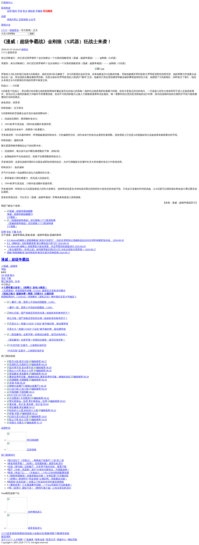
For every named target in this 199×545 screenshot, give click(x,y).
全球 (9, 11)
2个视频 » (12, 226)
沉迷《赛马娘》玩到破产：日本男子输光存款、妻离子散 (37, 466)
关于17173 (6, 539)
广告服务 (29, 539)
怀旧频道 (47, 11)
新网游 (20, 533)
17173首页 (6, 533)
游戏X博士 (12, 19)
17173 (4, 30)
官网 (3, 232)
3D (2, 275)
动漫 (7, 275)
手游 (19, 11)
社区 (41, 533)
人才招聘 (18, 539)
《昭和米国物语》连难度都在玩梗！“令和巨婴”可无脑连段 (38, 475)
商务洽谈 (39, 539)
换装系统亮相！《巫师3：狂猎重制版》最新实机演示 (35, 463)
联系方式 (50, 539)
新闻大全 (5, 25)
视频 (47, 533)
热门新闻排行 (8, 455)
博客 (52, 533)
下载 (14, 232)
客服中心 (61, 539)
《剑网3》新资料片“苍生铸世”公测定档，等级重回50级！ (37, 479)
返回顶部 (5, 536)
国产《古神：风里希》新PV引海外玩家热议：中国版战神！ (38, 469)
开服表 (39, 11)
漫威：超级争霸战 (15, 259)
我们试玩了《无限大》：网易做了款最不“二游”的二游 (36, 460)
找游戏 (28, 533)
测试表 (31, 11)
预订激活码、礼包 (10, 281)
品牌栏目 (5, 428)
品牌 (3, 16)
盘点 (25, 11)
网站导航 (72, 539)
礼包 (19, 232)
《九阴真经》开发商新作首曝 (16, 290)
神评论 (24, 49)
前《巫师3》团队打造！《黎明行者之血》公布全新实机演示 (40, 488)
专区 (8, 232)
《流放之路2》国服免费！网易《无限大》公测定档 (27, 293)
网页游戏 (64, 533)
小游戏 (35, 533)
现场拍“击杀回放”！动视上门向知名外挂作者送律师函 (36, 482)
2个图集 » (12, 217)
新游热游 (5, 8)
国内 (14, 11)
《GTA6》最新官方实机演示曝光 (48, 290)
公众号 (32, 19)
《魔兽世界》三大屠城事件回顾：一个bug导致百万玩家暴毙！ (40, 485)
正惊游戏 (23, 19)
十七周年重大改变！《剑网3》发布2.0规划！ (24, 287)
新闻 (14, 533)
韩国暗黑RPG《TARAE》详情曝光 (19, 296)
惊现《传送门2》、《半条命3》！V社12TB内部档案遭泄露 (38, 472)
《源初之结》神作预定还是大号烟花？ (57, 296)
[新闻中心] (7, 2)
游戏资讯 (14, 30)
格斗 (12, 275)
